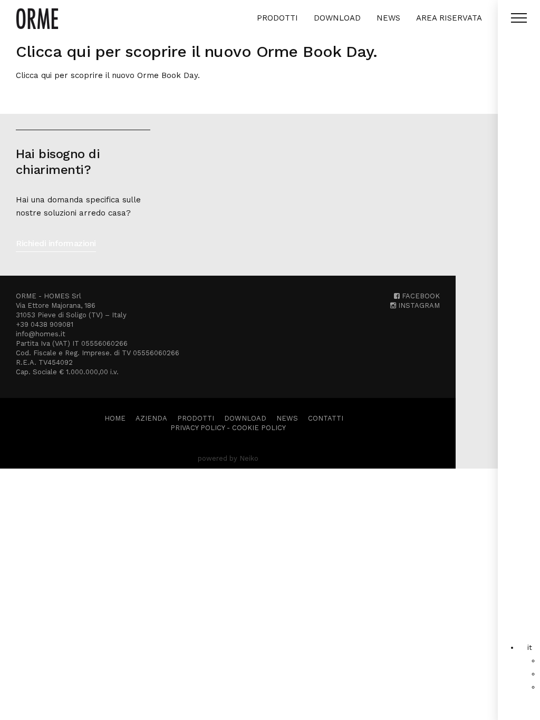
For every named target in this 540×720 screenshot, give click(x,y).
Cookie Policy (259, 428)
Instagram (418, 305)
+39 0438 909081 (44, 324)
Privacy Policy (197, 428)
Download (337, 18)
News (388, 18)
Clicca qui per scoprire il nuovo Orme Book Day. (108, 75)
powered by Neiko (228, 458)
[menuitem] (529, 647)
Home (115, 418)
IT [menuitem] (529, 647)
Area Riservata (449, 18)
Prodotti (277, 18)
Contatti (325, 418)
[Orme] (37, 18)
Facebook (420, 296)
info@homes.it (40, 334)
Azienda (151, 418)
